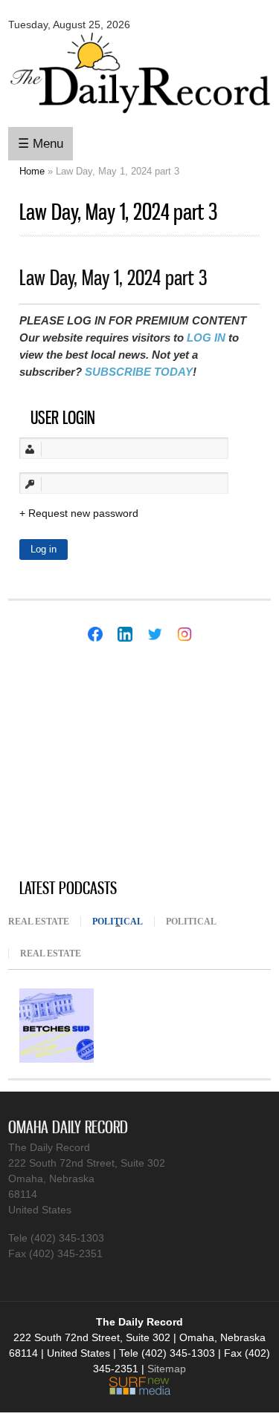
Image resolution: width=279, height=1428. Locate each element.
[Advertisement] (119, 762)
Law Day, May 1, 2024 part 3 (113, 277)
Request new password (83, 513)
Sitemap (166, 1369)
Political (123, 921)
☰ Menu (40, 144)
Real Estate (38, 921)
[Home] (139, 114)
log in (206, 337)
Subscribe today (139, 371)
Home (32, 171)
